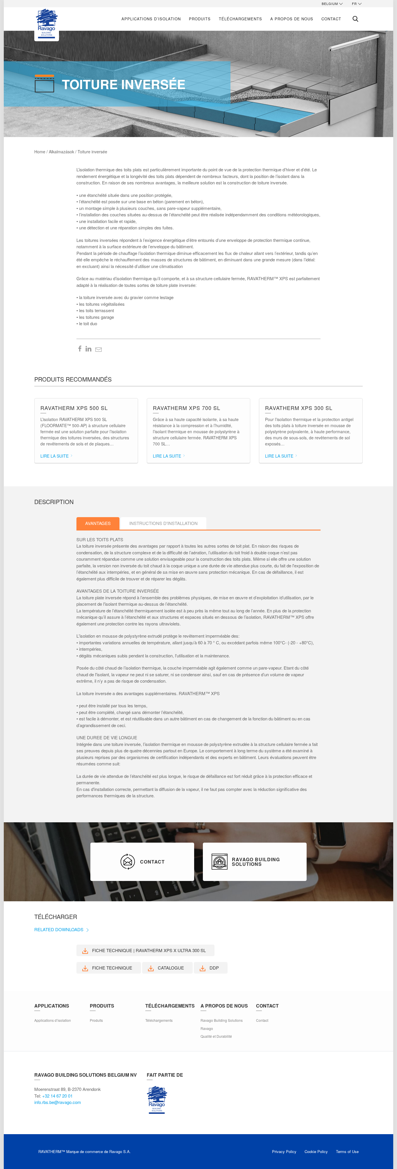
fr (354, 3)
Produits (200, 18)
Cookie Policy (316, 1151)
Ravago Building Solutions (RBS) (157, 1100)
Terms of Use (347, 1151)
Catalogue (170, 968)
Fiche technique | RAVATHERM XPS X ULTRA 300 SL (148, 950)
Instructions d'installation (163, 523)
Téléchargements (240, 18)
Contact (331, 18)
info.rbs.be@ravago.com (57, 1102)
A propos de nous (291, 18)
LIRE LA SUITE (55, 456)
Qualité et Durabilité (216, 1036)
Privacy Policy (284, 1151)
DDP (213, 968)
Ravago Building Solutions (222, 1020)
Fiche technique (111, 968)
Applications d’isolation (151, 18)
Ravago (207, 1028)
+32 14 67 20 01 (57, 1096)
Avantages (98, 523)
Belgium (330, 3)
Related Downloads (59, 929)
